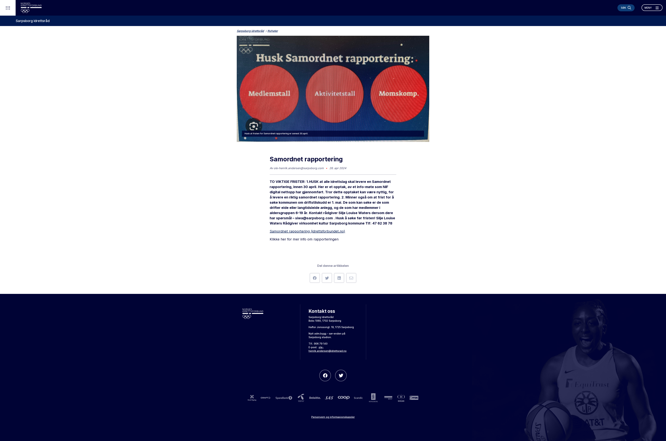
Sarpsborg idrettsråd (33, 21)
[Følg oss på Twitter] (341, 375)
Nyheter (272, 31)
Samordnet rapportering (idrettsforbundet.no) (307, 231)
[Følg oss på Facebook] (325, 375)
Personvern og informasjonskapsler (333, 416)
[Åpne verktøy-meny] (8, 8)
